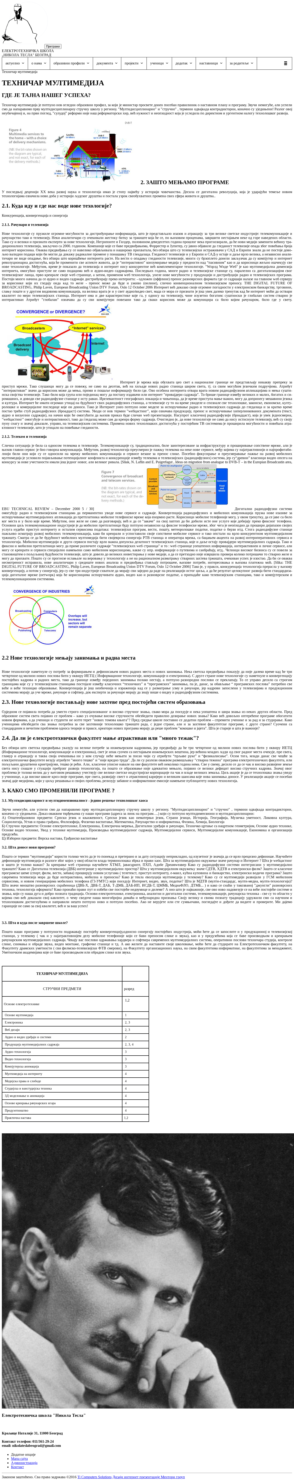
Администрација (24, 1463)
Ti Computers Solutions (94, 1477)
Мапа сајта (19, 1459)
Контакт (17, 1467)
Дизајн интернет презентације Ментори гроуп (149, 1477)
